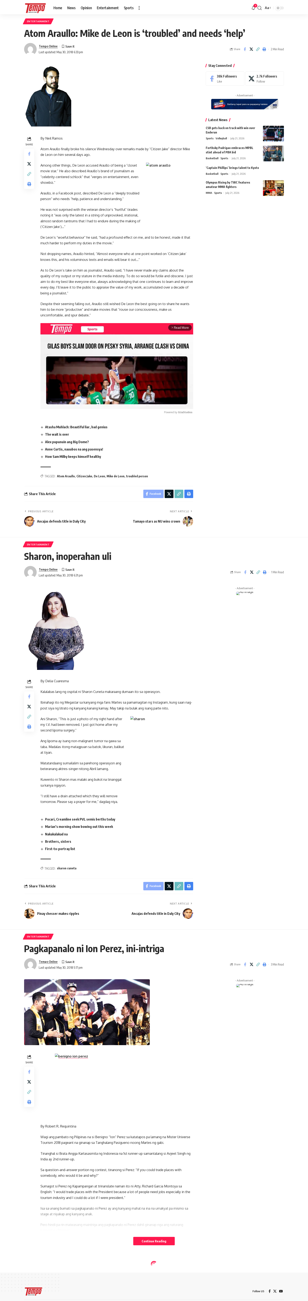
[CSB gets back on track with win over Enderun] (273, 133)
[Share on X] (251, 49)
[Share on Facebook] (245, 49)
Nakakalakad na (56, 834)
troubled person (137, 476)
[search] (260, 8)
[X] (264, 78)
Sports (210, 138)
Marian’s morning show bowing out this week (79, 827)
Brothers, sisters (58, 841)
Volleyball (221, 138)
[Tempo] (35, 8)
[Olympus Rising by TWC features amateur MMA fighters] (273, 188)
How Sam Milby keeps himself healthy (73, 456)
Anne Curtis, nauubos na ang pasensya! (74, 449)
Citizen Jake (84, 476)
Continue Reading (154, 1241)
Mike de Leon (115, 476)
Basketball (212, 158)
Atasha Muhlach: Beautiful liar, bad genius (76, 427)
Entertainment (38, 21)
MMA (209, 192)
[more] (139, 8)
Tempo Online (48, 46)
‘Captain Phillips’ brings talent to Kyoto (232, 168)
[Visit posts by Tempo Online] (30, 49)
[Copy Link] (258, 49)
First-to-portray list (60, 849)
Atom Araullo (66, 476)
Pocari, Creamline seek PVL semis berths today (80, 819)
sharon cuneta (66, 868)
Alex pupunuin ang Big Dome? (67, 442)
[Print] (264, 49)
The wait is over (57, 434)
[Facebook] (225, 78)
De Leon (99, 476)
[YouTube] (281, 1291)
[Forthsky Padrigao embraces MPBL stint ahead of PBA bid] (273, 153)
